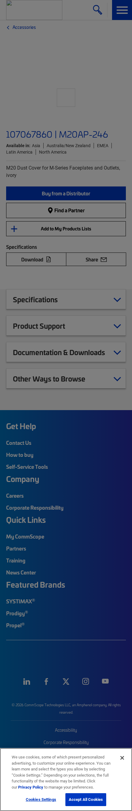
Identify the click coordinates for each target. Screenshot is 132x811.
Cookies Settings (41, 799)
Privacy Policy (30, 787)
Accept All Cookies (86, 799)
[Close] (122, 758)
